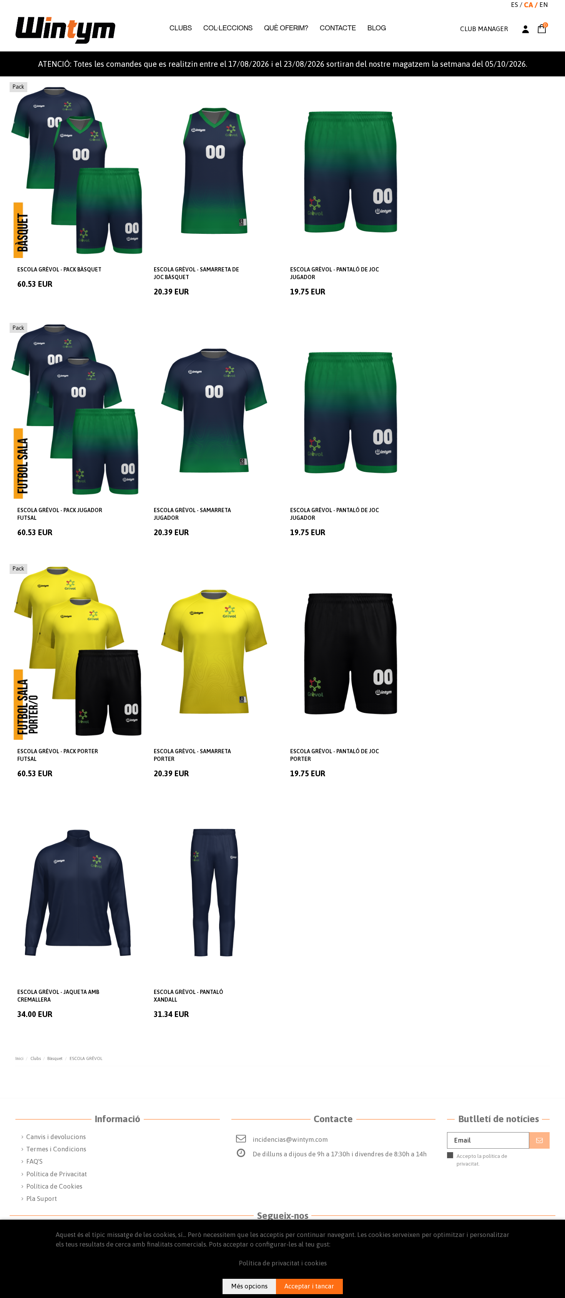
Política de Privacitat (56, 1174)
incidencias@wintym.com (290, 1139)
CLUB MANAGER (484, 29)
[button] (181, 28)
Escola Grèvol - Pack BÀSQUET (59, 269)
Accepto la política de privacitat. (491, 1164)
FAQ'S (34, 1161)
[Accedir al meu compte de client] (525, 30)
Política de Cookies (54, 1186)
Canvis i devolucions (56, 1137)
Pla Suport (41, 1198)
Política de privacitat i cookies (283, 1263)
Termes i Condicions (56, 1149)
